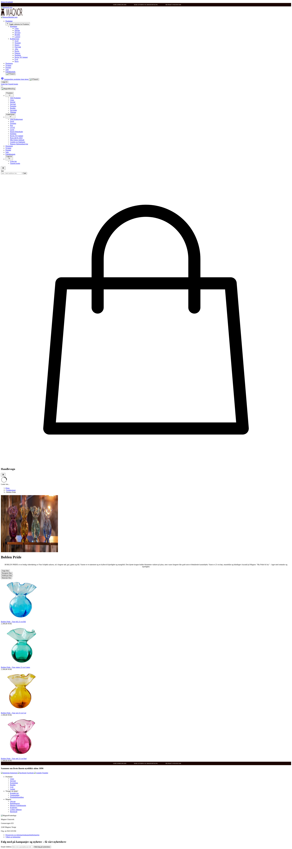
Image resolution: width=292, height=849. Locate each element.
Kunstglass (14, 783)
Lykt (11, 787)
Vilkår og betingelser (12, 837)
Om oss (13, 801)
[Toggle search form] (10, 74)
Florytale (18, 47)
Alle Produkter (15, 98)
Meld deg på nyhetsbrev (42, 847)
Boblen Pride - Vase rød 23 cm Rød (14, 759)
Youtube (45, 773)
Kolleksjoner (14, 39)
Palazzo (17, 53)
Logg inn (4, 82)
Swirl (16, 41)
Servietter (13, 110)
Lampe (12, 789)
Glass (17, 28)
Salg (7, 70)
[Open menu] (8, 89)
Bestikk (17, 35)
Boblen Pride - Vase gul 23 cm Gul (13, 713)
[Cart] (2, 86)
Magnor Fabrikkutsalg (18, 805)
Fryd (16, 59)
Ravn (16, 61)
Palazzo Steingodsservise (19, 144)
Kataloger (13, 807)
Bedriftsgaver (15, 803)
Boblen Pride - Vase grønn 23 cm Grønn (15, 667)
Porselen (13, 106)
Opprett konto (13, 84)
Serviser (17, 33)
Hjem (7, 488)
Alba (16, 49)
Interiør (17, 30)
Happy (17, 45)
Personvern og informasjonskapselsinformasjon (22, 835)
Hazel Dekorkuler (16, 132)
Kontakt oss (14, 793)
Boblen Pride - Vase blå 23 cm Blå (13, 622)
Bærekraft (13, 812)
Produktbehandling (17, 797)
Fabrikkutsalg (10, 72)
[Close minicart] (3, 475)
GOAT (12, 127)
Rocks (17, 51)
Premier (8, 67)
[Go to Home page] (6, 7)
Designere (9, 63)
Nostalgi (18, 43)
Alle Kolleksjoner (16, 119)
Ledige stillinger (16, 810)
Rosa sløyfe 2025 (16, 138)
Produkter (9, 21)
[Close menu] (3, 168)
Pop (11, 125)
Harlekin (18, 55)
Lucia (12, 130)
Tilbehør (13, 112)
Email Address (6, 847)
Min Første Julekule (17, 140)
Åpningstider (14, 795)
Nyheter (8, 65)
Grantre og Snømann (17, 142)
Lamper (17, 37)
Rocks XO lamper (21, 57)
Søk (24, 173)
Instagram (14, 773)
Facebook (30, 773)
